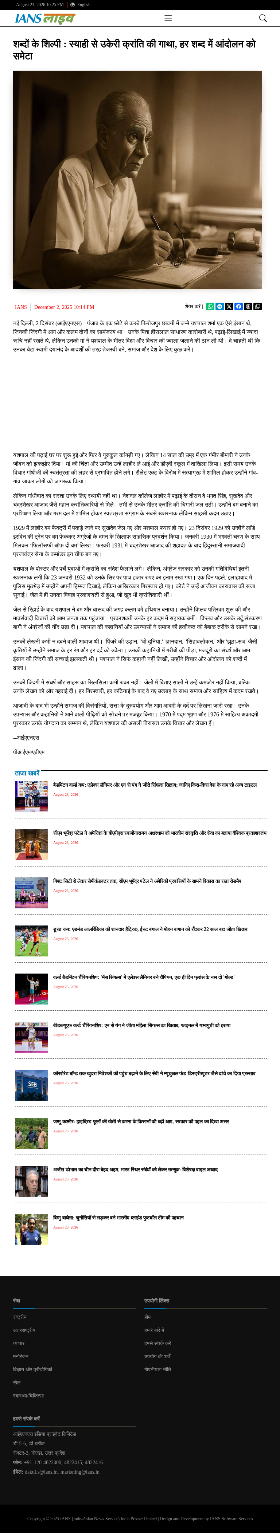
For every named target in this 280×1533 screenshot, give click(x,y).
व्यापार (18, 1343)
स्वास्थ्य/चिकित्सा (28, 1396)
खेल (16, 1382)
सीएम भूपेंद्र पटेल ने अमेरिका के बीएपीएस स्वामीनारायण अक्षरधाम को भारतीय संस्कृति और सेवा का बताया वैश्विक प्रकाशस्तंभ (159, 833)
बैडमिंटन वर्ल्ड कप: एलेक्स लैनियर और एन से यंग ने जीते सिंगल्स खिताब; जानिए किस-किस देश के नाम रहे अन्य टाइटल (155, 785)
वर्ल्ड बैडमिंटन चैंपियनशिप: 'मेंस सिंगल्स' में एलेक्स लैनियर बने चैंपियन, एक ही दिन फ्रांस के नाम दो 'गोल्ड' (144, 977)
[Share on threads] (248, 306)
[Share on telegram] (219, 306)
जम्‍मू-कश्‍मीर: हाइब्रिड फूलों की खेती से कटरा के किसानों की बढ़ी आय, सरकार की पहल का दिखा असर (141, 1121)
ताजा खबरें (27, 773)
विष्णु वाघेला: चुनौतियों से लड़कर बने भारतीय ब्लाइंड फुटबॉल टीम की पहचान (118, 1217)
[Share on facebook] (238, 306)
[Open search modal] (263, 18)
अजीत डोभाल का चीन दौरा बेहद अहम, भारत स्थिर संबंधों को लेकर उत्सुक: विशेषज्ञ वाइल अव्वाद (135, 1169)
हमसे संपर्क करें (157, 1343)
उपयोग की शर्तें (157, 1356)
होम (147, 1317)
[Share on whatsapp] (210, 306)
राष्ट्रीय (20, 1317)
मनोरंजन (20, 1356)
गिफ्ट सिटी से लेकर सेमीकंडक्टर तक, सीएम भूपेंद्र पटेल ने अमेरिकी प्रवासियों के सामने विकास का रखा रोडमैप (147, 881)
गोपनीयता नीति (157, 1369)
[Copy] (257, 306)
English (83, 4)
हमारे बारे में (154, 1330)
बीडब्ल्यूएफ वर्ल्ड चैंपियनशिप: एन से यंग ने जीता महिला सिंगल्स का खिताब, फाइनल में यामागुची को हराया (141, 1025)
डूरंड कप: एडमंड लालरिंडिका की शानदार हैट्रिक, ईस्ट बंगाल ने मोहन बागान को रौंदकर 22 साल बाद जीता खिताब (150, 929)
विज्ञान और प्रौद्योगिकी (32, 1369)
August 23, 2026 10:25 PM (40, 4)
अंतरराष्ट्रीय (24, 1330)
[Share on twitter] (229, 306)
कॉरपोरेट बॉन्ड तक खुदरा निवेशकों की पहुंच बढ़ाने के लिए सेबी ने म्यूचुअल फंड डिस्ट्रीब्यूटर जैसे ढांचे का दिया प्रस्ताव (154, 1073)
